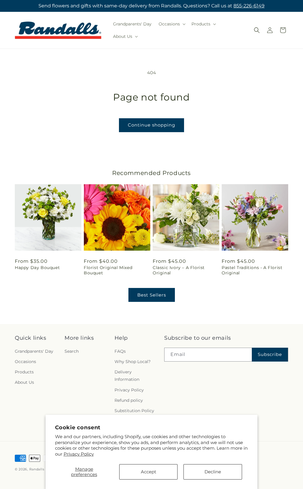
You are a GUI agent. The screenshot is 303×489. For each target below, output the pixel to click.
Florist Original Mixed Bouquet (108, 270)
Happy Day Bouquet (37, 267)
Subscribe (270, 354)
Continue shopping (151, 125)
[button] (171, 24)
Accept (148, 472)
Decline (212, 472)
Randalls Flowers (44, 469)
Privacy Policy (79, 454)
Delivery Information (127, 375)
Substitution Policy (134, 410)
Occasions (25, 361)
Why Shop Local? (133, 361)
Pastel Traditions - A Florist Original (252, 270)
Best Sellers (151, 295)
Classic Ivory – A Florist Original (179, 270)
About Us (24, 382)
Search (72, 351)
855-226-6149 (249, 6)
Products (24, 372)
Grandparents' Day (34, 351)
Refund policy (129, 400)
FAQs (120, 351)
